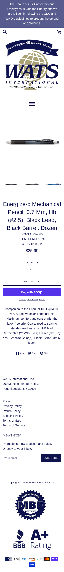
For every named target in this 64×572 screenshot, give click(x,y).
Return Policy (12, 411)
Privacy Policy (12, 406)
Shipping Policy (13, 415)
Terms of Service (14, 425)
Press (6, 401)
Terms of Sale (12, 420)
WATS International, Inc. (42, 482)
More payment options (32, 299)
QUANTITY (32, 262)
